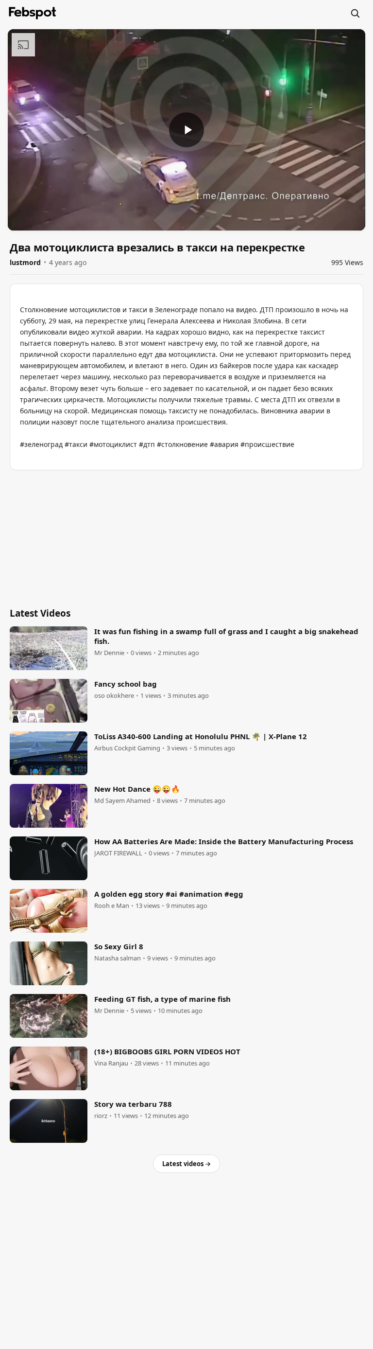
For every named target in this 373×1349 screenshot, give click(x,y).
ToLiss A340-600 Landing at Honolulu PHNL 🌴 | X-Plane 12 (200, 736)
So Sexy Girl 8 (118, 946)
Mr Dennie (109, 653)
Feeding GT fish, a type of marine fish (162, 999)
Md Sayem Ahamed (122, 801)
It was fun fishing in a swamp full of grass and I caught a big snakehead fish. (226, 636)
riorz (100, 1116)
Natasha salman (117, 958)
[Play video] (186, 129)
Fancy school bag (125, 684)
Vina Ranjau (111, 1063)
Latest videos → (186, 1163)
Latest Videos (40, 613)
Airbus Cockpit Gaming (127, 748)
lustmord (25, 262)
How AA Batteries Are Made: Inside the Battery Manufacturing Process (223, 841)
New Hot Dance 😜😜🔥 (137, 789)
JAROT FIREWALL (118, 853)
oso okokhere (114, 696)
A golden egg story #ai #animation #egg (168, 894)
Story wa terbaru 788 (133, 1104)
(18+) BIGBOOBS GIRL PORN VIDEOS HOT (167, 1051)
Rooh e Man (111, 906)
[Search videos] (355, 13)
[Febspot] (32, 13)
